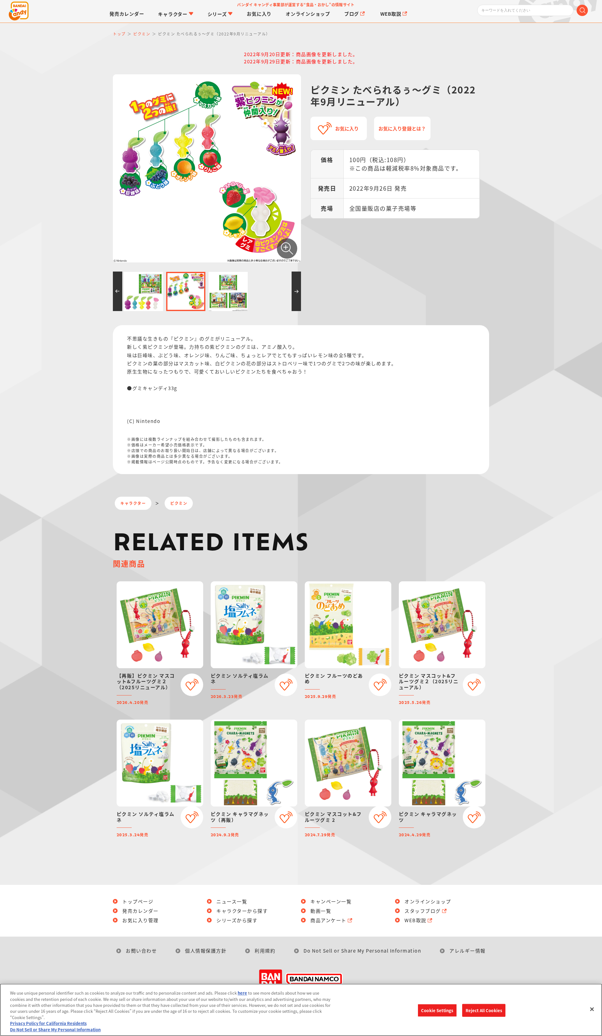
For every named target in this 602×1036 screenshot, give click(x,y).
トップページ (137, 901)
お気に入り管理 (140, 920)
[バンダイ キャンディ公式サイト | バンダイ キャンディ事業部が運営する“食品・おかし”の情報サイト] (19, 11)
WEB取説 (415, 920)
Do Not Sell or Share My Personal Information (362, 950)
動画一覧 (320, 910)
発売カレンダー (140, 910)
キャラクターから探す (242, 910)
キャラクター (133, 503)
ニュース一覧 (231, 901)
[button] (117, 291)
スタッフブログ (422, 910)
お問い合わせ (141, 950)
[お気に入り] (192, 685)
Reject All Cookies (484, 1010)
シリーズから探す (236, 920)
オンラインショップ (427, 901)
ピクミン (178, 503)
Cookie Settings (437, 1010)
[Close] (592, 1009)
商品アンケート (328, 920)
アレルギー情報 (467, 950)
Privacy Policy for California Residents (48, 1024)
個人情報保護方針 (205, 950)
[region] (301, 1010)
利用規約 (265, 950)
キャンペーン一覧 (330, 901)
